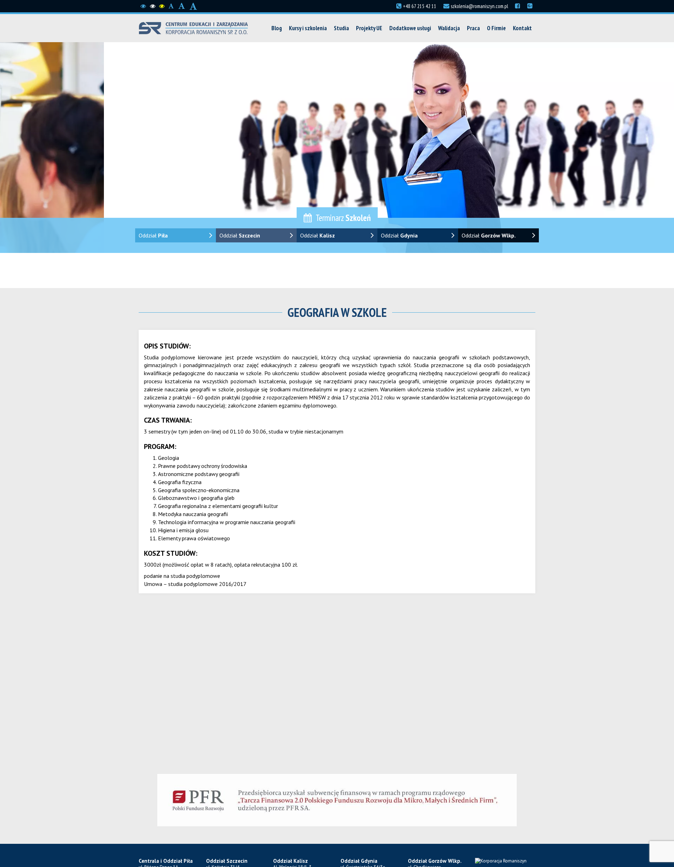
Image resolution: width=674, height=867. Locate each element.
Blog (276, 28)
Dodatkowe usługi (410, 28)
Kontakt (522, 28)
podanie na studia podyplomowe (182, 575)
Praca (473, 28)
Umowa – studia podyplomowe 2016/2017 (195, 583)
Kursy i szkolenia (308, 28)
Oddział (153, 235)
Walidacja (449, 28)
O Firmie (496, 28)
